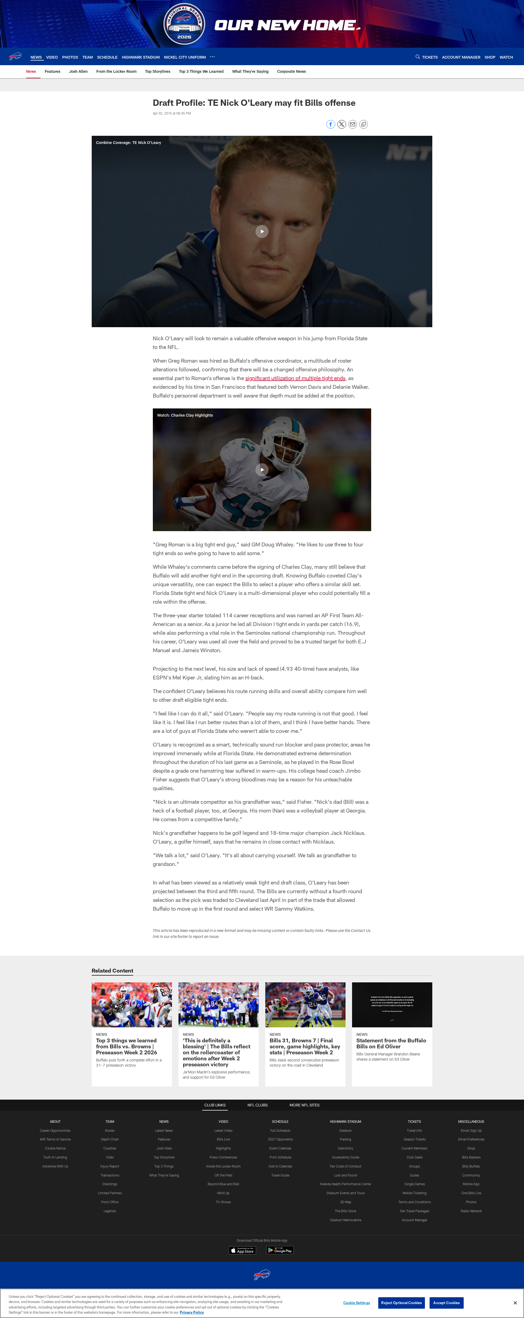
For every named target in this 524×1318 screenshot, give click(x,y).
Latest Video (224, 1130)
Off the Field (223, 1175)
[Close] (515, 1303)
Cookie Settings (356, 1303)
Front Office (109, 1202)
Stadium (345, 1130)
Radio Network (471, 1211)
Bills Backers (471, 1157)
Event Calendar (280, 1148)
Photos (471, 1202)
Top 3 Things (164, 1166)
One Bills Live (471, 1193)
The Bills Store (345, 1211)
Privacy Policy (192, 1312)
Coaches (109, 1148)
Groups (414, 1166)
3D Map (345, 1202)
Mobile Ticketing (415, 1193)
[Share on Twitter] (341, 127)
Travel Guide (280, 1175)
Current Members (414, 1148)
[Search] (418, 56)
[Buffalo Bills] (262, 1275)
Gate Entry (345, 1148)
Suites (414, 1175)
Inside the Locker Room (223, 1166)
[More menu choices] (212, 57)
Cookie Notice (55, 1148)
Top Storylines (164, 1157)
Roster (110, 1130)
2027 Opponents (280, 1139)
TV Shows (223, 1202)
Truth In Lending (55, 1157)
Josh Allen (164, 1148)
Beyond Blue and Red (223, 1184)
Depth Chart (110, 1139)
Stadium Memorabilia (345, 1220)
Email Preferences (471, 1139)
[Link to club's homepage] (15, 56)
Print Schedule (280, 1157)
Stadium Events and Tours (345, 1193)
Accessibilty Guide (345, 1157)
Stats (110, 1157)
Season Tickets (415, 1139)
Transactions (110, 1175)
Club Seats (415, 1157)
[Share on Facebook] (330, 127)
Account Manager (414, 1220)
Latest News (164, 1130)
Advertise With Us (55, 1166)
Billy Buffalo (471, 1166)
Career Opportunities (55, 1130)
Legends (110, 1211)
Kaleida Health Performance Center (345, 1184)
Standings (109, 1184)
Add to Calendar (280, 1166)
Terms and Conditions (414, 1202)
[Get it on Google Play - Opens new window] (280, 1253)
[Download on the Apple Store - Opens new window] (242, 1251)
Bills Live (223, 1139)
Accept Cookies (446, 1303)
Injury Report (109, 1166)
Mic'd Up (223, 1193)
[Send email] (352, 127)
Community (471, 1175)
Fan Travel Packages (414, 1211)
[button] (262, 231)
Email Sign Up (471, 1130)
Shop (471, 1148)
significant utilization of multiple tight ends (295, 378)
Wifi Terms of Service (55, 1139)
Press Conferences (223, 1157)
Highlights (223, 1148)
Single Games (414, 1184)
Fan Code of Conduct (345, 1166)
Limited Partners (110, 1193)
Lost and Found (345, 1175)
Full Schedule (280, 1130)
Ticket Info (414, 1130)
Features (164, 1139)
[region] (262, 1303)
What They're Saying (164, 1175)
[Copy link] (363, 124)
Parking (345, 1139)
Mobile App (471, 1184)
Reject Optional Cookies (401, 1303)
